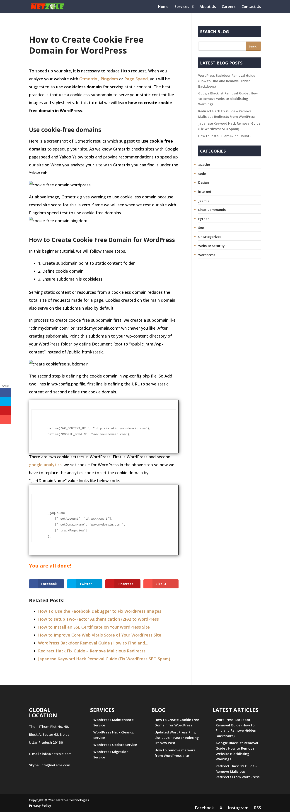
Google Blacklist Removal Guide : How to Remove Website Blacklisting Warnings (228, 98)
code (202, 173)
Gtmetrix (88, 78)
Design (203, 182)
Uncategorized (210, 236)
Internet (204, 191)
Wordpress (206, 255)
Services (181, 7)
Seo (201, 227)
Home (163, 7)
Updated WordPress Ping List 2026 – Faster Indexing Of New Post (177, 737)
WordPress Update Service (115, 744)
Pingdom (109, 78)
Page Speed (136, 78)
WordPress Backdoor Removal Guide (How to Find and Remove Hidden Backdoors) (226, 81)
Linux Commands (212, 209)
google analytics (45, 464)
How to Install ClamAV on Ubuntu (224, 136)
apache (204, 164)
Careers (229, 7)
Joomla (204, 200)
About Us (208, 7)
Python (204, 219)
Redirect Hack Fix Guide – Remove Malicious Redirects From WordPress (238, 771)
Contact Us (251, 7)
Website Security (211, 246)
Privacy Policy (40, 805)
